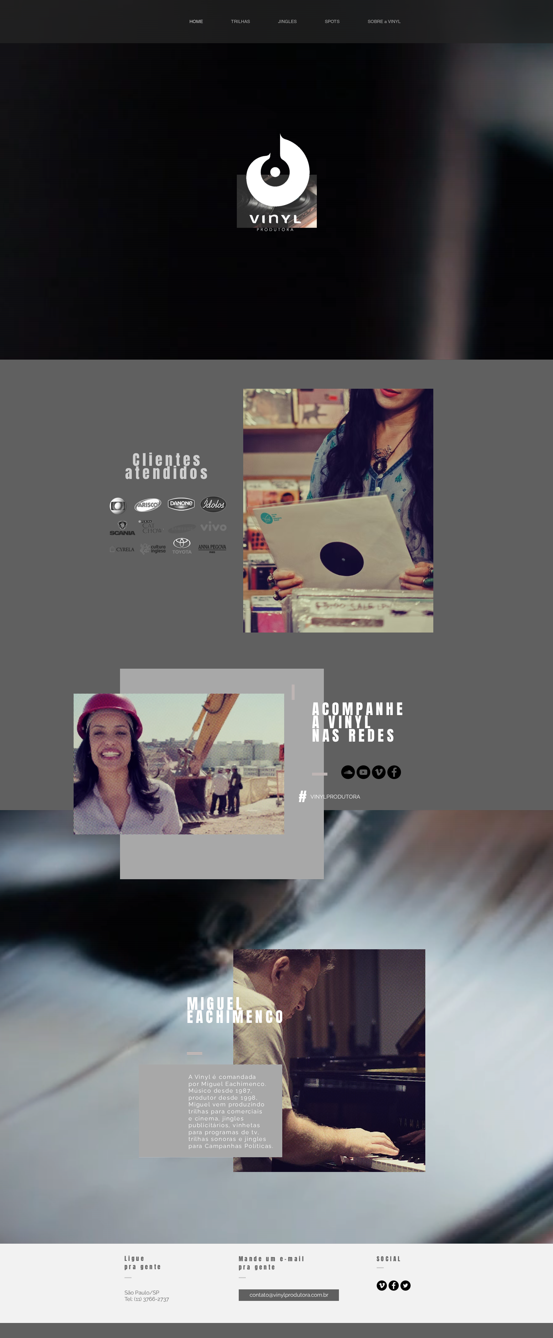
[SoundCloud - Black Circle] (348, 772)
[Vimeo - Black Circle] (379, 772)
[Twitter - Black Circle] (405, 1285)
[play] (271, 828)
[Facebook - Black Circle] (394, 772)
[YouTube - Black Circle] (363, 772)
